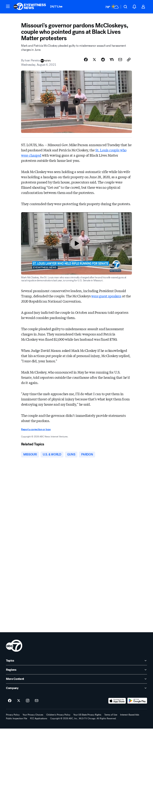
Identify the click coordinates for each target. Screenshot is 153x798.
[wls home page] (14, 646)
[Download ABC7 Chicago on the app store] (117, 701)
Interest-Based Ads (129, 715)
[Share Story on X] (94, 59)
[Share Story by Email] (120, 59)
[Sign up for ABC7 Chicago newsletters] (36, 700)
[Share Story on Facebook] (86, 59)
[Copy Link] (129, 59)
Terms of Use (110, 715)
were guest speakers (106, 295)
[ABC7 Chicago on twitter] (18, 700)
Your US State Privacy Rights (87, 715)
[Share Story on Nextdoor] (111, 59)
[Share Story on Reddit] (103, 59)
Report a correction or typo (36, 429)
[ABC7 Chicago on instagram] (27, 700)
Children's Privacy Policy (58, 715)
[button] (8, 6)
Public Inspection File (16, 718)
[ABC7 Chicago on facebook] (9, 700)
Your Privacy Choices (33, 715)
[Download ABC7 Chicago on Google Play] (137, 701)
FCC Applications (38, 718)
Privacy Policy (13, 715)
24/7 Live (56, 6)
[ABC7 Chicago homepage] (29, 7)
